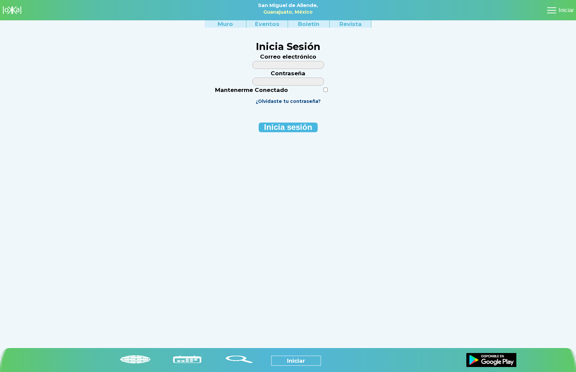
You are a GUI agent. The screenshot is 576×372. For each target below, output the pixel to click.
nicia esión (288, 127)
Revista (350, 24)
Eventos (267, 24)
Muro (225, 24)
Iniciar (566, 10)
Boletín (308, 24)
